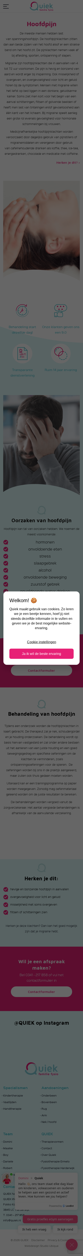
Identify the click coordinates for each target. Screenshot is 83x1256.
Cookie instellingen (41, 642)
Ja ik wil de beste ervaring (41, 653)
